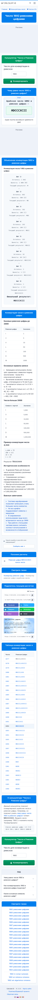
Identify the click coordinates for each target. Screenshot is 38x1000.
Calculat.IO (10, 988)
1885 (7, 695)
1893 (7, 730)
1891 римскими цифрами (19, 938)
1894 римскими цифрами (19, 944)
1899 (7, 757)
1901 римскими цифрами (19, 967)
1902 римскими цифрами (19, 970)
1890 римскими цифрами (19, 935)
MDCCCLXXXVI (21, 699)
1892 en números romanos (19, 977)
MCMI (17, 766)
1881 (7, 677)
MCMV (17, 784)
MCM (17, 762)
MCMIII (18, 775)
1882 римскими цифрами (19, 909)
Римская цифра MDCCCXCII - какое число (20, 561)
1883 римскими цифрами (19, 913)
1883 (7, 686)
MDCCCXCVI (20, 744)
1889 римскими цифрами (19, 932)
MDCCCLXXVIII (21, 663)
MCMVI (18, 789)
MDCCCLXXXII (21, 681)
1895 (7, 739)
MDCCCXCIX (20, 757)
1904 (7, 780)
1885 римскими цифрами (19, 919)
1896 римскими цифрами (19, 951)
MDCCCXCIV (20, 735)
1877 (7, 659)
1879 (7, 668)
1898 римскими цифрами (19, 957)
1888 (7, 708)
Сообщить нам (19, 546)
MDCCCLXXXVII (21, 704)
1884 (7, 690)
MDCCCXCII (20, 726)
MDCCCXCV (19, 739)
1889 (7, 713)
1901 (7, 766)
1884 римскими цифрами (19, 916)
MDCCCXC (19, 717)
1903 (7, 775)
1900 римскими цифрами (19, 963)
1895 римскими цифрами (19, 948)
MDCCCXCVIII (21, 753)
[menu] (34, 3)
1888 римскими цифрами (19, 928)
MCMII (18, 771)
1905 (7, 784)
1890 (7, 717)
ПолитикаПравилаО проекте (19, 991)
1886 (7, 699)
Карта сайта (27, 988)
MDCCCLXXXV (20, 695)
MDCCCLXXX (20, 672)
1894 (7, 735)
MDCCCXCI (19, 721)
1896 (7, 744)
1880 (7, 672)
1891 (7, 721)
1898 (7, 753)
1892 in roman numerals (19, 974)
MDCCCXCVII (20, 748)
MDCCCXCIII (20, 730)
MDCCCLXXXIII (21, 686)
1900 (7, 762)
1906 (7, 789)
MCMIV (18, 780)
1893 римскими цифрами (19, 941)
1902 (7, 771)
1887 (7, 704)
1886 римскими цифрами (19, 922)
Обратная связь (12, 994)
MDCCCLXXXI (20, 677)
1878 (7, 663)
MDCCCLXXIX (20, 668)
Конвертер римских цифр (14, 576)
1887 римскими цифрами (19, 925)
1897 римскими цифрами (19, 954)
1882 (7, 681)
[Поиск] (30, 3)
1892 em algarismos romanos (19, 980)
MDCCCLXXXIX (21, 713)
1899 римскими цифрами (19, 960)
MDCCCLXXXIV (21, 690)
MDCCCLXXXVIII (22, 708)
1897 (7, 748)
